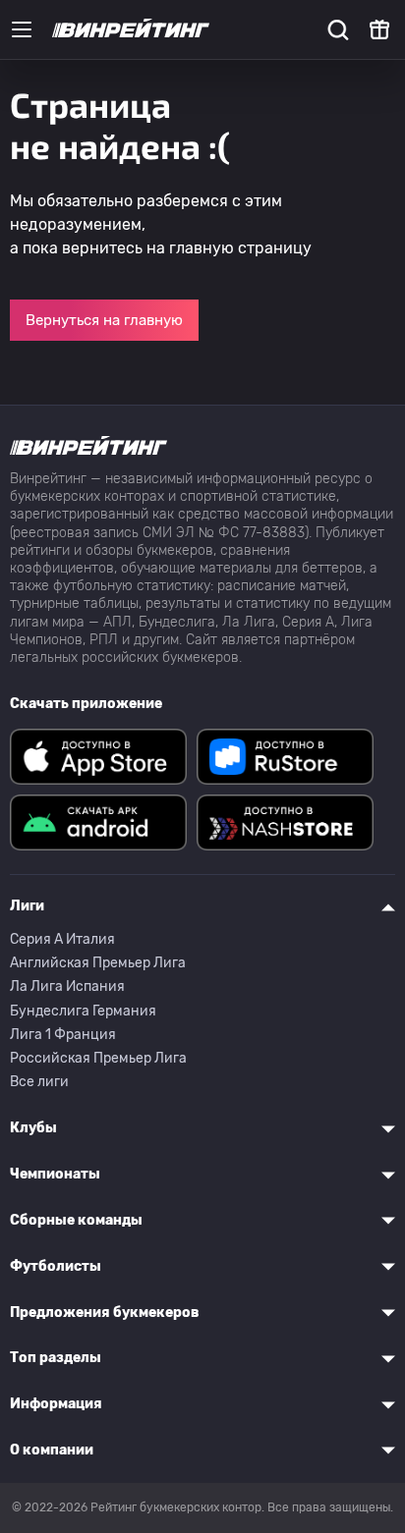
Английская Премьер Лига (98, 963)
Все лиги (39, 1081)
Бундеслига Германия (83, 1011)
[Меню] (21, 29)
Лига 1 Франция (63, 1034)
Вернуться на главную (104, 320)
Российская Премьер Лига (98, 1058)
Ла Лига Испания (67, 986)
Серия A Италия (62, 939)
